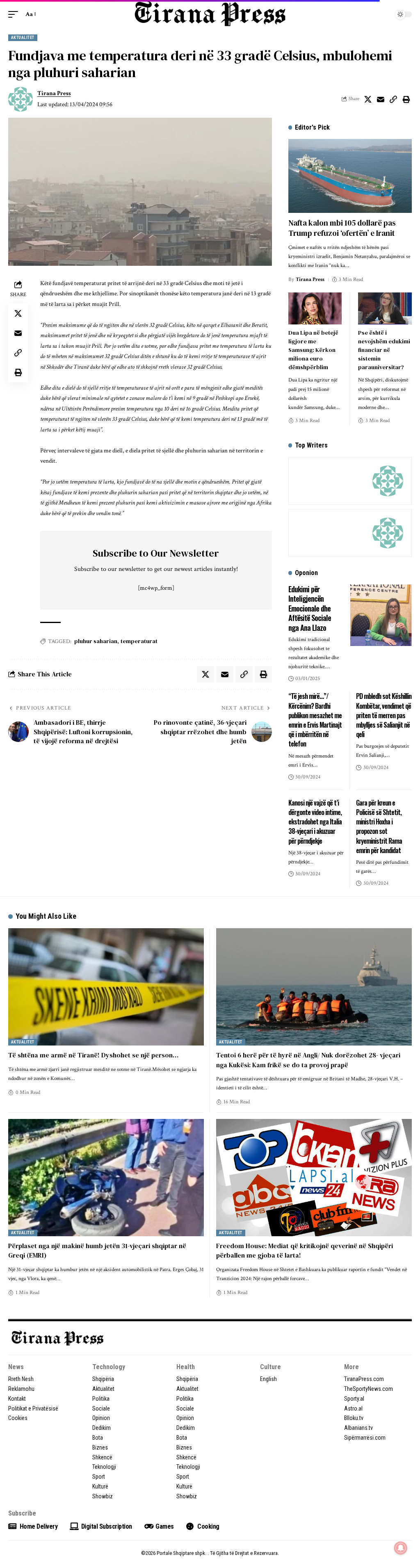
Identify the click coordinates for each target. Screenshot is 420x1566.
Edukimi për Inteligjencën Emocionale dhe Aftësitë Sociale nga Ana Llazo (309, 608)
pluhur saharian (95, 641)
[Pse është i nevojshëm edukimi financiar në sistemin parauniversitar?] (385, 308)
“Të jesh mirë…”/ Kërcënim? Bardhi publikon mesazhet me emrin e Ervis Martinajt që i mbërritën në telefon (315, 720)
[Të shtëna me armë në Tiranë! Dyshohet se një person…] (106, 987)
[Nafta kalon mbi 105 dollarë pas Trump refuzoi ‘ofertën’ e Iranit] (350, 176)
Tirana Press (54, 93)
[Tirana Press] (210, 13)
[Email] (380, 99)
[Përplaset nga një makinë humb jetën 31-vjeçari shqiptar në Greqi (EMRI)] (106, 1177)
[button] (15, 14)
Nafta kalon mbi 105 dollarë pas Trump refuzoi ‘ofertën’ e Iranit (342, 227)
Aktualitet (22, 37)
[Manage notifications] (400, 1548)
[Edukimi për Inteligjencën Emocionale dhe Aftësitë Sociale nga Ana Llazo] (381, 615)
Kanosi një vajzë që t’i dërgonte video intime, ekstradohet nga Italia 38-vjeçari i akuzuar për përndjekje (315, 822)
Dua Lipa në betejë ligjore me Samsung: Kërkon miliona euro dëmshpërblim (313, 350)
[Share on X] (368, 99)
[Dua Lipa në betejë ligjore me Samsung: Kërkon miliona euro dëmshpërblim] (315, 308)
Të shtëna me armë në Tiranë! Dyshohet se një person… (93, 1054)
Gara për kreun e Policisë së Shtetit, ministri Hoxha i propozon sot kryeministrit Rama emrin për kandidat (379, 826)
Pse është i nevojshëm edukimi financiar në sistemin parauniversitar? (384, 350)
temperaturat (139, 641)
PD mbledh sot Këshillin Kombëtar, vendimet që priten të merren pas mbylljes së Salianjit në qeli (383, 715)
